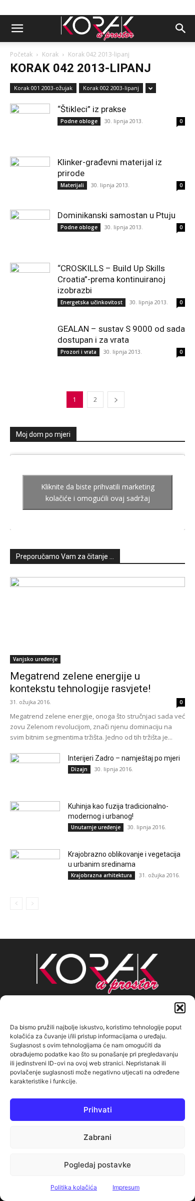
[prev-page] (16, 903)
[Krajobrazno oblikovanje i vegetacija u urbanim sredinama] (35, 866)
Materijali (72, 185)
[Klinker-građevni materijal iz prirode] (30, 177)
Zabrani (98, 1137)
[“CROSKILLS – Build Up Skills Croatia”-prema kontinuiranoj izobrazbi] (30, 283)
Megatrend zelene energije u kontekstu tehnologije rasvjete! (80, 682)
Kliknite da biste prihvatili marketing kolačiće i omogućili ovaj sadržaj (97, 492)
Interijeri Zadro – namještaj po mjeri (124, 758)
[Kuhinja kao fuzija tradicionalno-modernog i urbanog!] (35, 818)
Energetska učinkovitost (91, 302)
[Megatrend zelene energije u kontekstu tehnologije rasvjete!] (97, 620)
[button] (180, 1008)
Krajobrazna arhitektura (101, 875)
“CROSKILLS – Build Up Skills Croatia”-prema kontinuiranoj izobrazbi (112, 279)
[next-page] (116, 399)
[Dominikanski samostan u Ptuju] (30, 230)
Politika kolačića (73, 1187)
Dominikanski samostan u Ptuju (117, 215)
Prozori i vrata (78, 351)
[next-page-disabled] (32, 903)
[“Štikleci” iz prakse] (30, 124)
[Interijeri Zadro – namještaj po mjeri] (35, 770)
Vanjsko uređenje (35, 659)
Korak (50, 54)
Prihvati (98, 1109)
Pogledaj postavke (97, 1164)
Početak (21, 54)
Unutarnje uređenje (95, 827)
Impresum (126, 1187)
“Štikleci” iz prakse (92, 109)
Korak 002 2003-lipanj (111, 88)
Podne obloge (79, 121)
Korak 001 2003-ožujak (43, 88)
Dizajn (79, 769)
